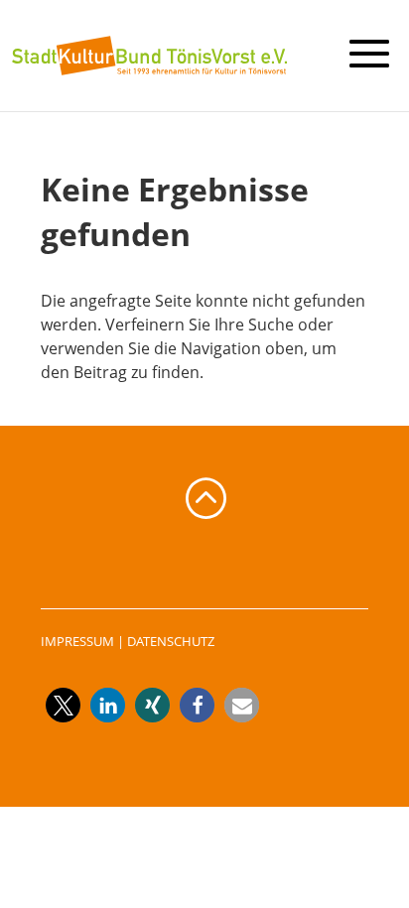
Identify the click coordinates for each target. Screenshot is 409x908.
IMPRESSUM (77, 641)
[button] (63, 705)
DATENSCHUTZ (170, 641)
